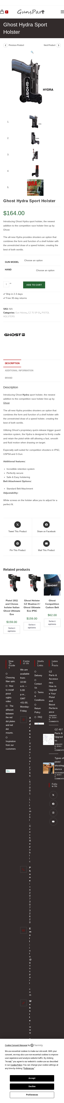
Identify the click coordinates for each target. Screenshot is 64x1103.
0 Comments (54, 720)
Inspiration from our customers (11, 745)
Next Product (49, 45)
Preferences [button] (29, 1068)
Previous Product (16, 45)
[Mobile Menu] (62, 12)
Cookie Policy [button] (16, 1065)
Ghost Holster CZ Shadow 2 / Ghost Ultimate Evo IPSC (32, 605)
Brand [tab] (8, 378)
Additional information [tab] (19, 370)
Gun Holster (21, 312)
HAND (8, 269)
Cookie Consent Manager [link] (16, 1045)
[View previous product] (5, 45)
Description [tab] (12, 363)
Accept (32, 1078)
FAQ (40, 717)
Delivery (38, 675)
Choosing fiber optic (10, 679)
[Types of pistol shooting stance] (48, 768)
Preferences (32, 1095)
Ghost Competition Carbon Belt (52, 604)
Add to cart (34, 285)
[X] (53, 795)
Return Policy (37, 710)
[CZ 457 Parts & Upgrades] (48, 739)
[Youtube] (53, 821)
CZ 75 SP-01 (34, 312)
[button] (32, 52)
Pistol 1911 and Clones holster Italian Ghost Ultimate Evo (11, 607)
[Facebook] (53, 804)
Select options (12, 629)
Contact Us (38, 686)
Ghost (6, 403)
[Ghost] (15, 336)
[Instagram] (53, 813)
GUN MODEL (12, 262)
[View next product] (58, 45)
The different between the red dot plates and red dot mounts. (10, 719)
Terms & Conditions (39, 696)
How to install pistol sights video (10, 694)
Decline (32, 1086)
